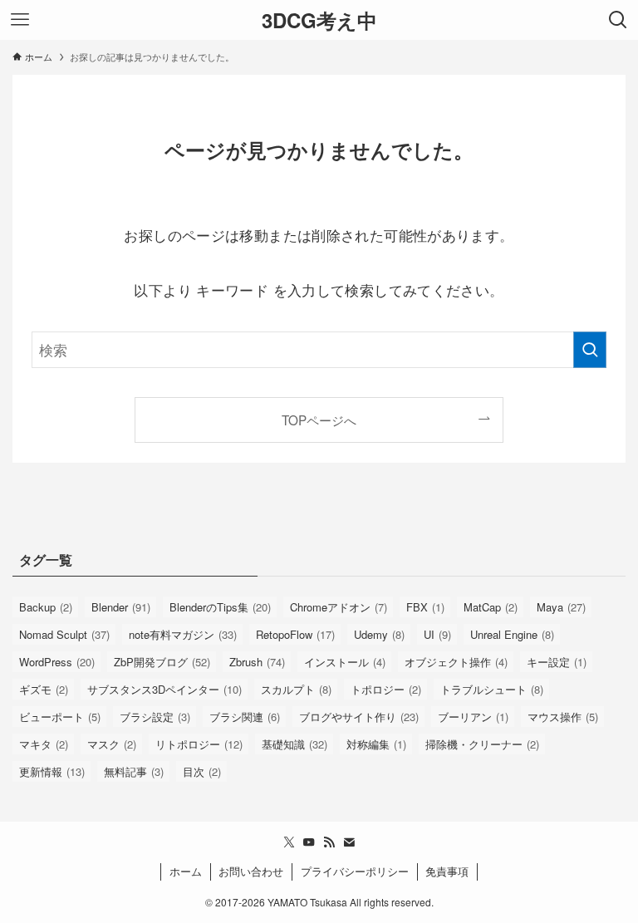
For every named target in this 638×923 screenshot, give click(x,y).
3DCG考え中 (319, 20)
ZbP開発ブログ (162, 662)
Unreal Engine (512, 634)
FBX (425, 607)
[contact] (348, 842)
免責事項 (447, 871)
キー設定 (556, 662)
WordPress (57, 662)
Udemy (379, 634)
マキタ (43, 744)
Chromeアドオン (338, 607)
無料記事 (134, 771)
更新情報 (52, 771)
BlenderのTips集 (220, 607)
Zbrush (257, 662)
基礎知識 (294, 744)
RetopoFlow (295, 634)
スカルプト (296, 689)
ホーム (185, 871)
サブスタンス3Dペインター (164, 689)
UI (437, 634)
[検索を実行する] (589, 349)
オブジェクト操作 (456, 662)
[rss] (328, 842)
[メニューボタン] (20, 20)
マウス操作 (563, 716)
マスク (111, 744)
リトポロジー (199, 744)
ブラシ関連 (244, 716)
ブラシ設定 (155, 716)
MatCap (491, 607)
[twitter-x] (289, 842)
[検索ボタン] (618, 20)
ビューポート (60, 716)
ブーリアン (473, 716)
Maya (561, 607)
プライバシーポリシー (355, 871)
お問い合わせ (250, 871)
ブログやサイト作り (359, 716)
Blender (120, 607)
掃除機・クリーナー (482, 744)
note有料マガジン (183, 634)
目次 (202, 771)
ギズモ (43, 689)
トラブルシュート (491, 689)
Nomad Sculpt (64, 634)
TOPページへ (319, 419)
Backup (45, 607)
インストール (344, 662)
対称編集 (376, 744)
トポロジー (386, 689)
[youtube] (309, 842)
